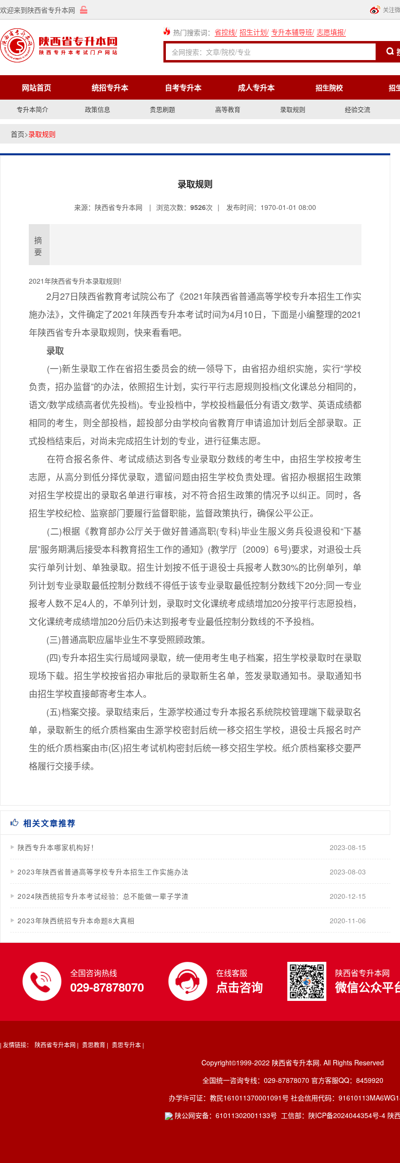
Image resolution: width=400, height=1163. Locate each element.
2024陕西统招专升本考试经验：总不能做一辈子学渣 (103, 896)
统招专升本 (110, 87)
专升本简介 (32, 109)
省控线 (225, 32)
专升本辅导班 (291, 32)
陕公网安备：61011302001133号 (225, 1115)
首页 (17, 134)
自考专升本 (183, 87)
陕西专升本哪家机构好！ (58, 847)
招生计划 (253, 32)
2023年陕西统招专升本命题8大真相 (76, 920)
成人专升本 (256, 87)
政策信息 (97, 109)
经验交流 (357, 109)
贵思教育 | (95, 1044)
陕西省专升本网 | (57, 1044)
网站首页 (36, 87)
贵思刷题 (162, 109)
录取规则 (292, 109)
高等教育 (227, 109)
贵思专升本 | (128, 1044)
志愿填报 (330, 32)
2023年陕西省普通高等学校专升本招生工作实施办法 (103, 871)
